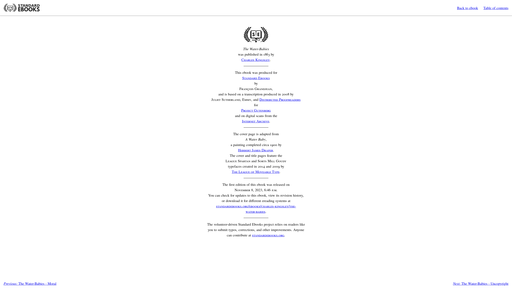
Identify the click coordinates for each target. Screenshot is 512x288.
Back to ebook (467, 7)
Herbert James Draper (255, 150)
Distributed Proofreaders (280, 99)
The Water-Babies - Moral (30, 283)
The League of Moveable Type (255, 171)
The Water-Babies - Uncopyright (480, 283)
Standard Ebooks (22, 8)
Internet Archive (255, 121)
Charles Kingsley (255, 59)
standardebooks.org (268, 235)
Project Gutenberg (256, 110)
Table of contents (495, 7)
